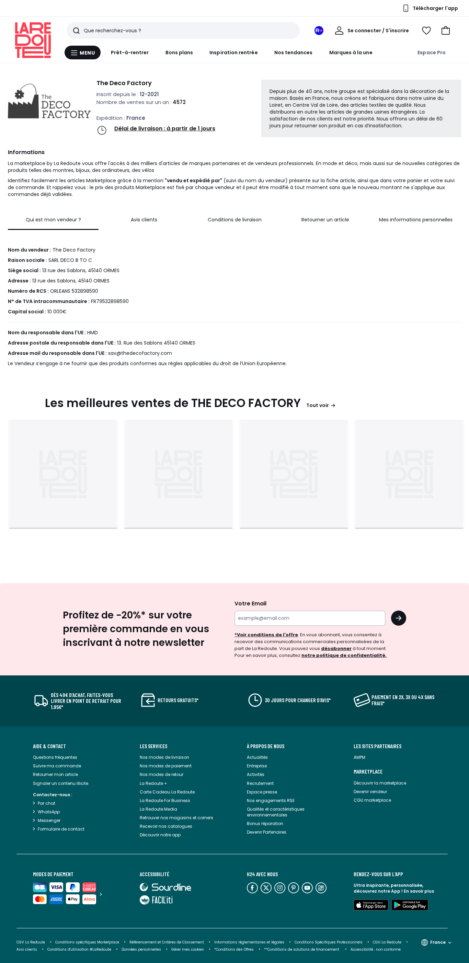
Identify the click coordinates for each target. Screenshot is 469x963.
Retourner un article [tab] (325, 219)
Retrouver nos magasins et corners (176, 818)
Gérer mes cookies (187, 949)
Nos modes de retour (161, 774)
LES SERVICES (153, 746)
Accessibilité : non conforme (376, 949)
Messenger (49, 820)
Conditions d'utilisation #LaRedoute (79, 949)
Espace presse (262, 792)
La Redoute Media (158, 809)
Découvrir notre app (160, 835)
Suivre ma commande (57, 766)
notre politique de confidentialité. (344, 655)
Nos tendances (293, 52)
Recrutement (260, 783)
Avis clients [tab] (144, 219)
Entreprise (257, 766)
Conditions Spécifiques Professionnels (329, 942)
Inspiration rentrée (233, 52)
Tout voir (317, 405)
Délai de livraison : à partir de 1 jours (164, 128)
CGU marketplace (372, 800)
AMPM (359, 757)
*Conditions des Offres (234, 949)
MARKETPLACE (368, 771)
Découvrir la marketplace (380, 783)
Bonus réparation (265, 823)
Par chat (46, 803)
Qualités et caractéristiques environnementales (276, 812)
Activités (255, 774)
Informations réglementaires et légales (249, 942)
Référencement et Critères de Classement (166, 942)
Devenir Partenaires (266, 832)
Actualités (257, 757)
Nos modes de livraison (164, 757)
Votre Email (250, 603)
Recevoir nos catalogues (166, 826)
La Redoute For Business (165, 800)
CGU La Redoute (387, 942)
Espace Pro (431, 52)
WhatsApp (49, 812)
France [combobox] (438, 942)
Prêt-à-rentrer (130, 52)
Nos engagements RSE (271, 800)
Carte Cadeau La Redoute (167, 792)
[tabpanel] (234, 300)
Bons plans (179, 52)
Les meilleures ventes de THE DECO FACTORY (173, 403)
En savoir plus (419, 891)
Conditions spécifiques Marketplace (87, 942)
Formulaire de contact (61, 829)
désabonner (336, 648)
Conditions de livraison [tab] (235, 219)
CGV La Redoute (30, 942)
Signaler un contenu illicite (60, 783)
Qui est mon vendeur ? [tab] (53, 219)
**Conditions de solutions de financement (302, 949)
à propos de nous (265, 746)
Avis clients (26, 949)
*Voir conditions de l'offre (266, 634)
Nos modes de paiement (166, 766)
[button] (445, 30)
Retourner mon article (55, 774)
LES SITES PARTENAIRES (377, 746)
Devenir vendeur (370, 791)
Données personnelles (141, 949)
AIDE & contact (49, 746)
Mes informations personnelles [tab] (416, 219)
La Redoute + (153, 783)
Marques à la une (351, 52)
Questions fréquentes (55, 757)
